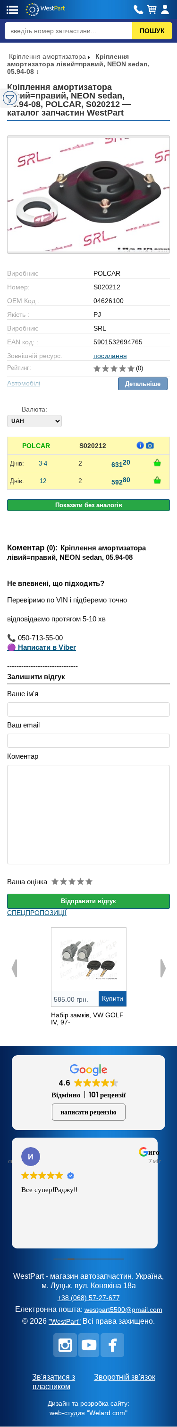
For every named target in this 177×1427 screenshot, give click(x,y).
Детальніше (142, 383)
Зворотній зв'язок (124, 1377)
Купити (112, 998)
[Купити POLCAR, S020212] (157, 463)
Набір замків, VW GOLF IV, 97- (87, 1018)
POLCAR (36, 445)
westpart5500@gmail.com (123, 1309)
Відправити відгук (88, 901)
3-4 (43, 463)
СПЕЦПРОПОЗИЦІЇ (37, 912)
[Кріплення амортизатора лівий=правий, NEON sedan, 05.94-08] (88, 194)
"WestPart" (65, 1321)
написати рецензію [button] (88, 1112)
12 (43, 481)
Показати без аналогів (88, 505)
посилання (110, 355)
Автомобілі (23, 383)
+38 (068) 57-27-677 (89, 1297)
